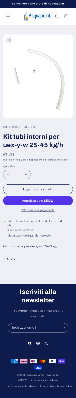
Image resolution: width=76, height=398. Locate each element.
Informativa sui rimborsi (44, 380)
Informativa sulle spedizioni (56, 386)
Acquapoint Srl (35, 375)
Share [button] (11, 258)
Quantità (9, 166)
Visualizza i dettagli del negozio (29, 235)
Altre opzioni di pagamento (38, 210)
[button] (8, 16)
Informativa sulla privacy (22, 386)
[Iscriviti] (63, 328)
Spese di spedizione (31, 160)
